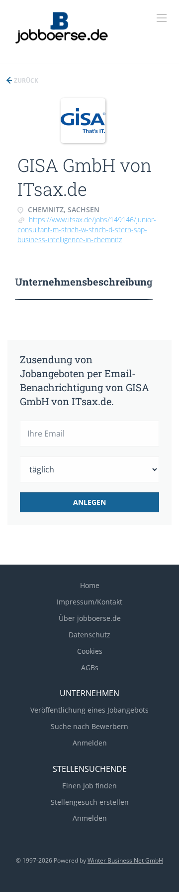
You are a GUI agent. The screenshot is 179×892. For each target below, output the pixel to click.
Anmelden (90, 742)
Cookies (89, 651)
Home (89, 585)
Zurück (25, 80)
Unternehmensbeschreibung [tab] (84, 281)
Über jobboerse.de (90, 618)
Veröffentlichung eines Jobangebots (89, 710)
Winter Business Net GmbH (125, 860)
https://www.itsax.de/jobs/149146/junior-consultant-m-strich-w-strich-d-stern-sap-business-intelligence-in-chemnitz (86, 229)
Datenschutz (89, 634)
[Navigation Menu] (162, 17)
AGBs (89, 667)
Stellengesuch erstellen (90, 802)
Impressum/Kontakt (89, 601)
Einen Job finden (89, 785)
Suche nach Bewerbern (89, 726)
